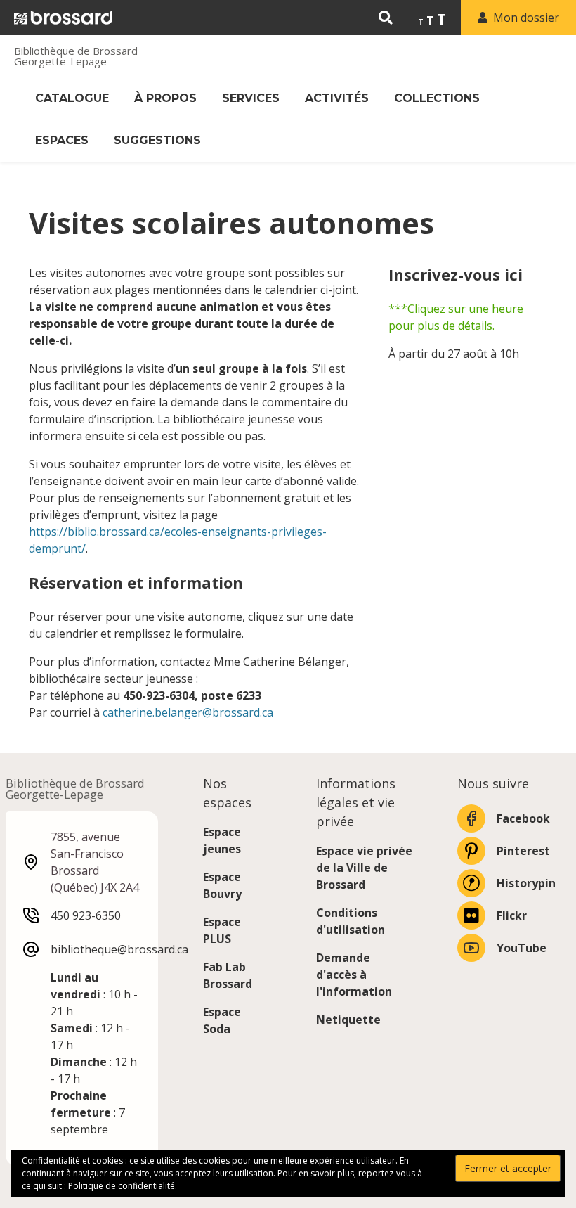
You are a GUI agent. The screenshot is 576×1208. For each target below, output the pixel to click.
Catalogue (72, 98)
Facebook (523, 818)
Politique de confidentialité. (122, 1186)
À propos (165, 98)
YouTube (521, 948)
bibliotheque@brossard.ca (119, 949)
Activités (337, 98)
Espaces (62, 140)
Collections (437, 98)
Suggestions (157, 140)
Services (251, 98)
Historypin (526, 883)
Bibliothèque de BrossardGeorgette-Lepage (76, 56)
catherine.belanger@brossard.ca (188, 712)
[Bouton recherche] (385, 17)
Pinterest (523, 851)
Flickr (512, 915)
